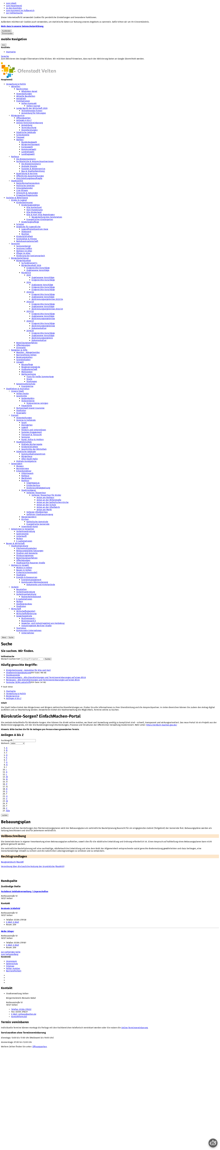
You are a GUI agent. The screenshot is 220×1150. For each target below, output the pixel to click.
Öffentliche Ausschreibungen (30, 176)
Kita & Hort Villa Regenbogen (40, 214)
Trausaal (20, 137)
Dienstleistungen (29, 130)
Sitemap (10, 966)
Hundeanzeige (13, 675)
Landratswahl (27, 152)
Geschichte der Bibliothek (33, 449)
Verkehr (15, 587)
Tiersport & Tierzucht (31, 434)
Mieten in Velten (24, 567)
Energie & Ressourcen (26, 577)
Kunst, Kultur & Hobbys (32, 439)
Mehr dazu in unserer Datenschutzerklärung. (22, 26)
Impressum (11, 961)
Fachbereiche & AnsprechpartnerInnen (34, 161)
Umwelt (20, 362)
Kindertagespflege (30, 222)
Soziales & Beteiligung (17, 197)
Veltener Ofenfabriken (37, 512)
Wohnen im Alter (24, 251)
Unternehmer (27, 633)
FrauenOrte (26, 405)
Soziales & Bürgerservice (33, 168)
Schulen (20, 224)
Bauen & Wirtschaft (15, 543)
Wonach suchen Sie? (10, 659)
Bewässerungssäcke (30, 367)
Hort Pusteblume (34, 210)
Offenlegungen (23, 345)
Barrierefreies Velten (26, 355)
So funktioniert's (29, 263)
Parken (19, 538)
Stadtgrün (21, 575)
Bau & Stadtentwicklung (33, 171)
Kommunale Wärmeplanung (34, 582)
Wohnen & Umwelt (20, 565)
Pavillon (25, 234)
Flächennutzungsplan (26, 548)
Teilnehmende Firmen (31, 110)
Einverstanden (7, 33)
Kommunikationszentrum (33, 454)
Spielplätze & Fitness (26, 239)
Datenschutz (12, 963)
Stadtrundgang (28, 490)
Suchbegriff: (7, 740)
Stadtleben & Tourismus (17, 388)
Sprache (5, 56)
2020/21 (30, 321)
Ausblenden (6, 31)
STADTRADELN (33, 483)
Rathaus (15, 156)
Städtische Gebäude (26, 132)
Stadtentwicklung (19, 546)
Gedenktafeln (27, 398)
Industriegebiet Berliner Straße (36, 625)
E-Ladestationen (24, 541)
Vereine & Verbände (26, 420)
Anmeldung (26, 125)
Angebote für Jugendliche (28, 226)
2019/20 (30, 330)
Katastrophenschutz (25, 384)
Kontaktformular (19, 1016)
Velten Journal (33, 106)
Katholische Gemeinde (37, 521)
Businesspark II (28, 621)
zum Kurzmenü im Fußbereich (20, 10)
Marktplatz (26, 478)
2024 (28, 282)
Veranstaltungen (24, 94)
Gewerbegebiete (24, 616)
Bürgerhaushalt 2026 (31, 265)
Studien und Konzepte (27, 553)
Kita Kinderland (34, 212)
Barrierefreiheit (13, 971)
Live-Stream (22, 190)
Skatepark (26, 231)
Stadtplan (21, 410)
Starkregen (31, 381)
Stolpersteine (28, 401)
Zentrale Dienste (29, 166)
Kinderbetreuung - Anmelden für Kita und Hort (28, 670)
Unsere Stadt (17, 391)
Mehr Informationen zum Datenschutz (19, 61)
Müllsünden (26, 372)
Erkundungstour (23, 471)
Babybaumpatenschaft (27, 241)
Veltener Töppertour (36, 492)
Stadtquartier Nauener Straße (30, 563)
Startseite (11, 52)
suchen (4, 815)
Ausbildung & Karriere (27, 173)
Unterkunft (21, 536)
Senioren (15, 243)
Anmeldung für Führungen (33, 113)
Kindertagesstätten (30, 205)
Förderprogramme (25, 555)
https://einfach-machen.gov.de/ (161, 725)
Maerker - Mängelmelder (28, 352)
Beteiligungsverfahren (27, 343)
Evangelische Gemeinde (38, 524)
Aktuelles (15, 86)
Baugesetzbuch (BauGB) (12, 862)
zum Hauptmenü (14, 5)
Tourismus (21, 628)
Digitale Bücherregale (31, 444)
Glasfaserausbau (24, 604)
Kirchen (25, 519)
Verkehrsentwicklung (26, 594)
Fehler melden (13, 968)
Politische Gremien (25, 185)
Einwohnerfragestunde (27, 195)
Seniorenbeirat (23, 246)
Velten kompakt (29, 103)
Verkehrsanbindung (25, 531)
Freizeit (14, 415)
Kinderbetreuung (24, 202)
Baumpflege (27, 364)
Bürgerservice (17, 115)
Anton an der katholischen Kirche (52, 502)
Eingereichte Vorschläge (38, 268)
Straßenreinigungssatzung (18, 672)
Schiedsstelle (22, 135)
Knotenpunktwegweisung (38, 488)
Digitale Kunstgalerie (26, 461)
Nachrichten (22, 89)
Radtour (25, 480)
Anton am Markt (44, 509)
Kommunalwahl (28, 149)
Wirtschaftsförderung (26, 613)
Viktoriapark (27, 473)
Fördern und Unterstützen (33, 430)
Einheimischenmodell (26, 572)
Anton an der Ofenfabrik (48, 507)
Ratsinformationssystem (28, 183)
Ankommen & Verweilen (22, 529)
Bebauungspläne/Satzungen (29, 550)
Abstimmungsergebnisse (43, 318)
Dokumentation (39, 328)
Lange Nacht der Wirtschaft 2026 (31, 108)
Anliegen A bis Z (23, 120)
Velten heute (22, 393)
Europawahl (27, 147)
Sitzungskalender (24, 188)
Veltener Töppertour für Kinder (46, 495)
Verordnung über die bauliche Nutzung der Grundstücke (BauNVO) (32, 866)
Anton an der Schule (46, 505)
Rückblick (26, 272)
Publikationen (23, 101)
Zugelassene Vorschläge (37, 270)
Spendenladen (23, 359)
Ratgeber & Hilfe (19, 350)
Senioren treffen (24, 248)
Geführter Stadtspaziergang (39, 514)
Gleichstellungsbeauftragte (29, 178)
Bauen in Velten (24, 570)
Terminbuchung (28, 127)
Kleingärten (27, 425)
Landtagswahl (28, 154)
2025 (28, 275)
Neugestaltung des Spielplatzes (47, 217)
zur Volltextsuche (14, 13)
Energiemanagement (31, 579)
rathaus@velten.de (23, 1014)
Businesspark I (28, 618)
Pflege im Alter (23, 253)
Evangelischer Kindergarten (39, 219)
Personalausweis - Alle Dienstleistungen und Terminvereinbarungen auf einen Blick (46, 677)
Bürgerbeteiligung (20, 258)
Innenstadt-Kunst (29, 526)
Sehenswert (16, 463)
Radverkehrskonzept (31, 596)
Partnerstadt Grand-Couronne (30, 408)
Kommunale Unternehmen (29, 630)
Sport (24, 422)
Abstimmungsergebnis (42, 338)
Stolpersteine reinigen (37, 403)
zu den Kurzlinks (14, 8)
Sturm (29, 379)
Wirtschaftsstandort (25, 611)
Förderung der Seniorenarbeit (30, 256)
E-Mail (12, 922)
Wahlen (19, 139)
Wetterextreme (28, 374)
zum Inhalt (11, 3)
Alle (8, 810)
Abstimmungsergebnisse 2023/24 (47, 299)
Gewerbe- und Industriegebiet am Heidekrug (42, 623)
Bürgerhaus (26, 456)
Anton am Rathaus (45, 497)
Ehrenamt (21, 347)
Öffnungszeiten (23, 118)
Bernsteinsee (22, 468)
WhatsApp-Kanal (29, 91)
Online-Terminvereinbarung (29, 123)
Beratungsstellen (24, 357)
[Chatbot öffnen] (213, 1143)
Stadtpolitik (17, 181)
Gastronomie (22, 534)
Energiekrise (27, 386)
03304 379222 (21, 1009)
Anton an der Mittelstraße (49, 500)
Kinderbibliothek (24, 236)
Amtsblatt (21, 98)
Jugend (24, 427)
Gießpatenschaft (29, 369)
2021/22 (30, 311)
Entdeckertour (33, 485)
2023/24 (30, 292)
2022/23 (30, 301)
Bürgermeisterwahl (30, 144)
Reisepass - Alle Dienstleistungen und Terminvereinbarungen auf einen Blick (43, 680)
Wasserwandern (28, 517)
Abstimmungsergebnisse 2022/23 (47, 309)
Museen (20, 466)
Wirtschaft (16, 609)
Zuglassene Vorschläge (42, 285)
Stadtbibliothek (24, 442)
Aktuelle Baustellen (25, 96)
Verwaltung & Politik (16, 84)
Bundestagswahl (29, 142)
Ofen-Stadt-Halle (29, 459)
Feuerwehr (21, 413)
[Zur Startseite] (28, 77)
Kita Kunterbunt (34, 207)
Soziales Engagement (31, 432)
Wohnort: (5, 743)
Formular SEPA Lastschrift (18, 682)
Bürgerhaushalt (23, 260)
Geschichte (21, 396)
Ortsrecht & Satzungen (27, 193)
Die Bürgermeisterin (26, 159)
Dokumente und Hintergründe (40, 584)
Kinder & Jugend (19, 200)
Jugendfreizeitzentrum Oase (34, 229)
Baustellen (21, 589)
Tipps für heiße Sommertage (40, 376)
